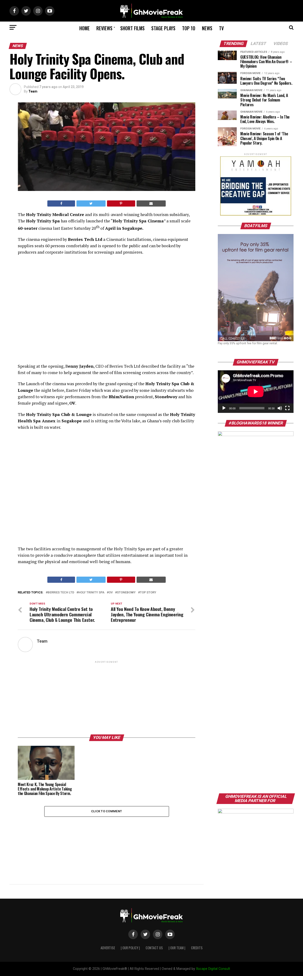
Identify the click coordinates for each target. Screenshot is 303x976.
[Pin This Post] (121, 203)
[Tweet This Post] (90, 203)
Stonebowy (126, 592)
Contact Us (154, 947)
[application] (256, 391)
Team (32, 91)
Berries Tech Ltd (61, 592)
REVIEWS (104, 28)
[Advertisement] (106, 697)
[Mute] (279, 408)
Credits (197, 947)
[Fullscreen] (287, 408)
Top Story (148, 592)
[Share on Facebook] (61, 203)
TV (221, 28)
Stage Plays (163, 28)
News (207, 28)
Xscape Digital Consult (213, 969)
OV (111, 592)
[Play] (224, 408)
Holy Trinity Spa (91, 592)
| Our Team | (177, 947)
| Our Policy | (130, 947)
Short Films (132, 28)
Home (84, 28)
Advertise (108, 947)
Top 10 (188, 28)
